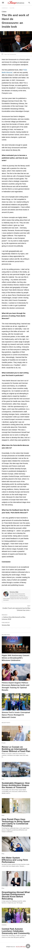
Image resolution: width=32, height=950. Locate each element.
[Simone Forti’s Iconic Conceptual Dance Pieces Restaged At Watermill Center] (16, 701)
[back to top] (28, 946)
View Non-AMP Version (21, 946)
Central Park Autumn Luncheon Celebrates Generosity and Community (16, 931)
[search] (29, 3)
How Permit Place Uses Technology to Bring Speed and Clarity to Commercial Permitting (16, 822)
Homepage (5, 7)
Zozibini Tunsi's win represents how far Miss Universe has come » (16, 609)
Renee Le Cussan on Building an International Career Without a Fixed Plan (16, 749)
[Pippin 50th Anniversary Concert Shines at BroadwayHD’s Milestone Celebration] (16, 644)
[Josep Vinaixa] (15, 2)
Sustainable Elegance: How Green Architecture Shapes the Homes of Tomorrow (16, 785)
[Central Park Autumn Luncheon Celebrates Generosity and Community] (16, 915)
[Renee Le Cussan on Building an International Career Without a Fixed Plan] (16, 733)
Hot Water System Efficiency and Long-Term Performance (15, 860)
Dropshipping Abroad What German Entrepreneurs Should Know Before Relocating (16, 895)
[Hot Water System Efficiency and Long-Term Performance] (16, 844)
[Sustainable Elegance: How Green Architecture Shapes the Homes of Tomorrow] (16, 769)
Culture (12, 7)
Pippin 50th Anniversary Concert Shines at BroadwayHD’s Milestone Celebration (15, 657)
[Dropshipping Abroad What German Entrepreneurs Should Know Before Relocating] (16, 878)
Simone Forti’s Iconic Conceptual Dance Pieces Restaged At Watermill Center (16, 714)
